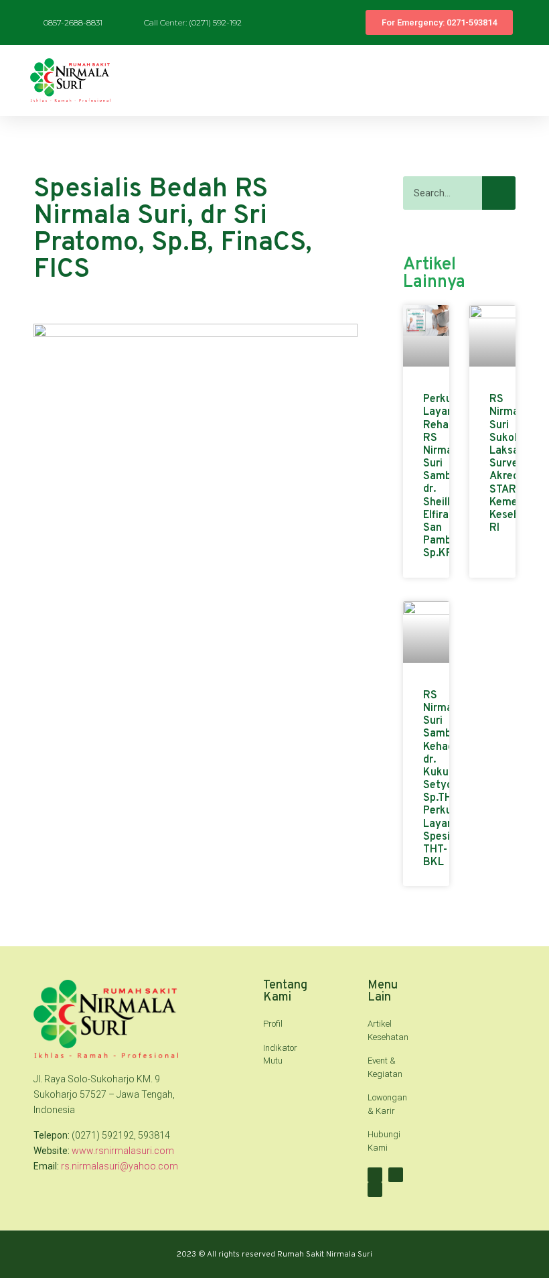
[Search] (499, 193)
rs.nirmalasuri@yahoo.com (119, 1166)
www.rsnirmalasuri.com (123, 1150)
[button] (529, 80)
